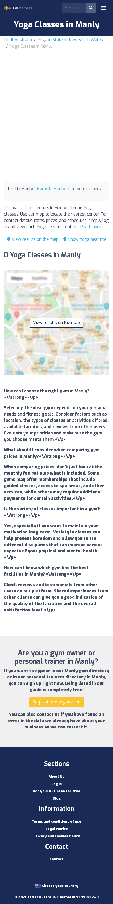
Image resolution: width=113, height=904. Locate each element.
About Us (57, 776)
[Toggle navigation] (103, 8)
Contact (57, 859)
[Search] (91, 8)
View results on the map (35, 239)
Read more (90, 226)
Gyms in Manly (51, 189)
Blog (57, 798)
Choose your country (59, 885)
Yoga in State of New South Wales (70, 40)
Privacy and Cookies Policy (56, 836)
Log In (56, 784)
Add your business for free (56, 791)
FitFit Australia (18, 40)
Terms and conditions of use (56, 821)
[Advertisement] (56, 108)
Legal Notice (56, 829)
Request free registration (56, 702)
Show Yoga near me (86, 239)
